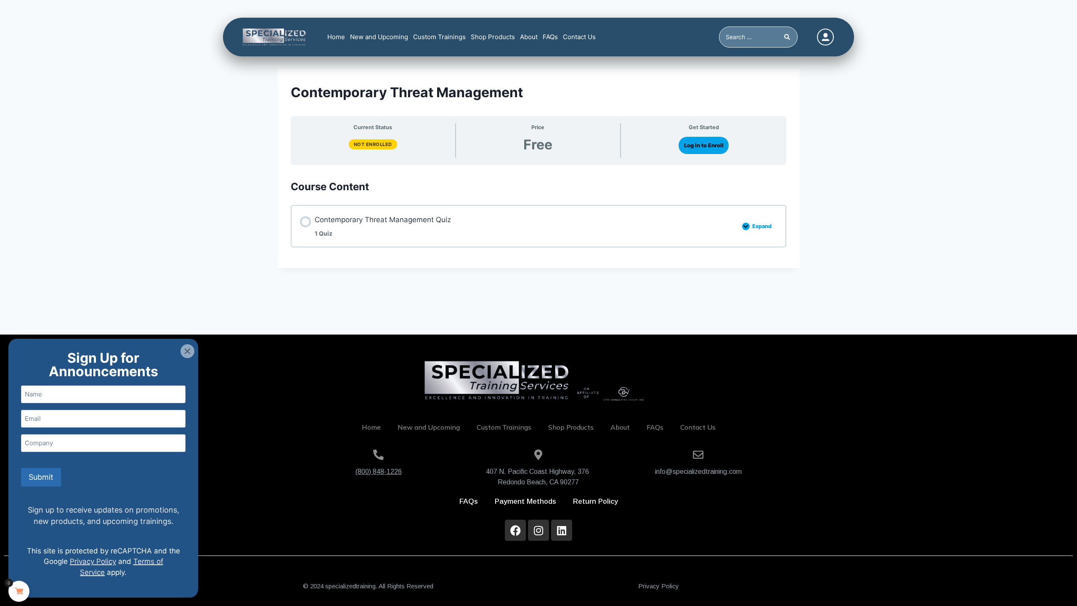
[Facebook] (515, 530)
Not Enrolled (373, 144)
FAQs (550, 37)
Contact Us (579, 37)
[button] (187, 351)
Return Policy (595, 501)
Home (336, 37)
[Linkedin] (561, 530)
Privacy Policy (658, 586)
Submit (41, 477)
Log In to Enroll (704, 145)
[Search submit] (788, 37)
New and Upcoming (379, 37)
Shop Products (493, 37)
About (529, 37)
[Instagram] (538, 530)
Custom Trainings (439, 37)
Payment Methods (525, 501)
